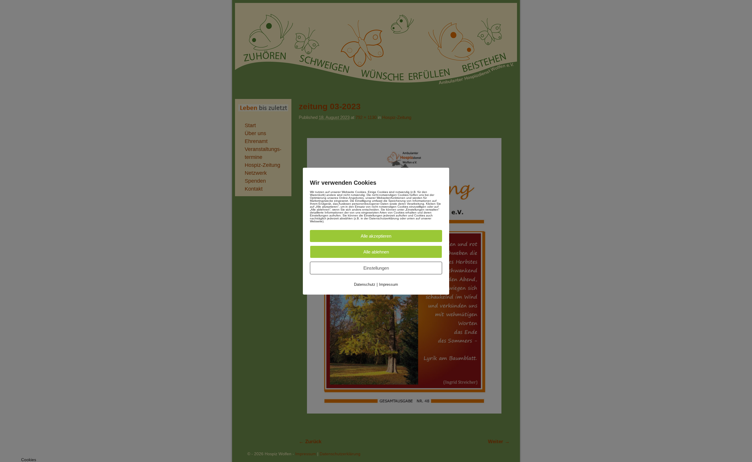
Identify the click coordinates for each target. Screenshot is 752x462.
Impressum (388, 284)
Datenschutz (364, 284)
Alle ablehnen (376, 251)
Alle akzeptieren (376, 235)
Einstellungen (376, 268)
